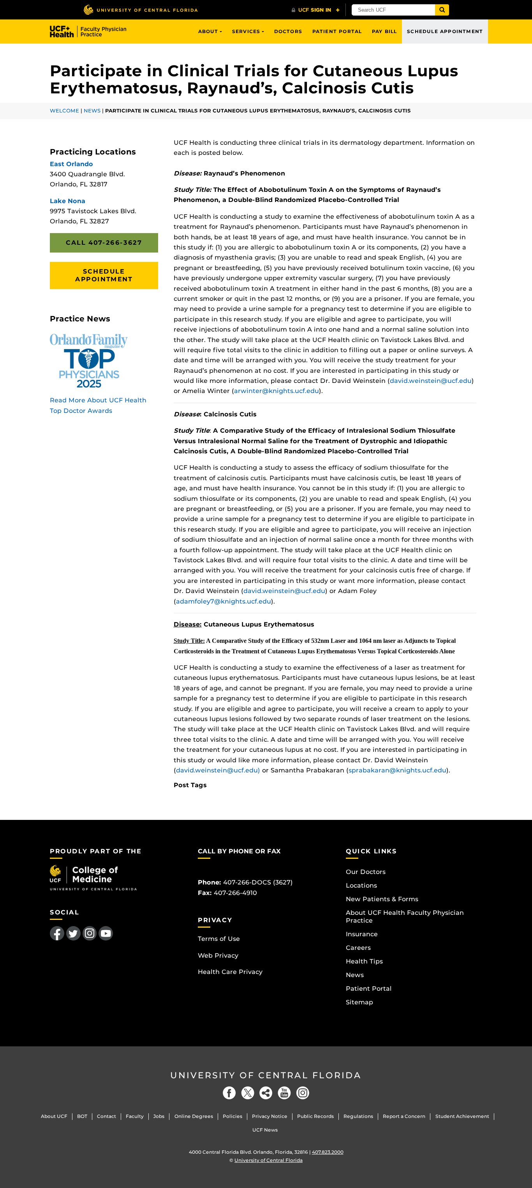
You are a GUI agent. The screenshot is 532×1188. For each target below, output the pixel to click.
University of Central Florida (266, 1075)
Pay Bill (384, 31)
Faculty (135, 1116)
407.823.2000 (328, 1152)
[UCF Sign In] (315, 10)
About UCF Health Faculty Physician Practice (405, 916)
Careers (358, 947)
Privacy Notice (269, 1116)
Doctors (288, 31)
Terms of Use (219, 938)
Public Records (315, 1116)
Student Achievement (462, 1116)
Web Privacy (218, 955)
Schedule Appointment (445, 31)
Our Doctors (366, 872)
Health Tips (364, 961)
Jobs (158, 1116)
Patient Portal (337, 31)
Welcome (64, 111)
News (92, 111)
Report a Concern (404, 1116)
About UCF (54, 1116)
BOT (82, 1116)
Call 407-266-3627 (104, 242)
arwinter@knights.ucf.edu (276, 391)
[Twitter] (247, 1092)
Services (246, 31)
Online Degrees (193, 1116)
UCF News (265, 1130)
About (208, 31)
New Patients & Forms (382, 899)
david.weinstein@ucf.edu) (218, 770)
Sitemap (359, 1002)
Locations (361, 885)
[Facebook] (229, 1092)
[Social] (266, 1092)
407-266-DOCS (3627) (258, 882)
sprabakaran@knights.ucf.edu (397, 770)
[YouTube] (284, 1092)
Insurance (362, 934)
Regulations (358, 1116)
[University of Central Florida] (140, 10)
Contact (106, 1116)
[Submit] (442, 10)
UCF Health (93, 31)
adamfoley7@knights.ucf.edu (223, 601)
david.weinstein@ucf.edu (431, 380)
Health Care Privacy (230, 972)
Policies (232, 1116)
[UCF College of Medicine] (93, 877)
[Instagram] (302, 1092)
